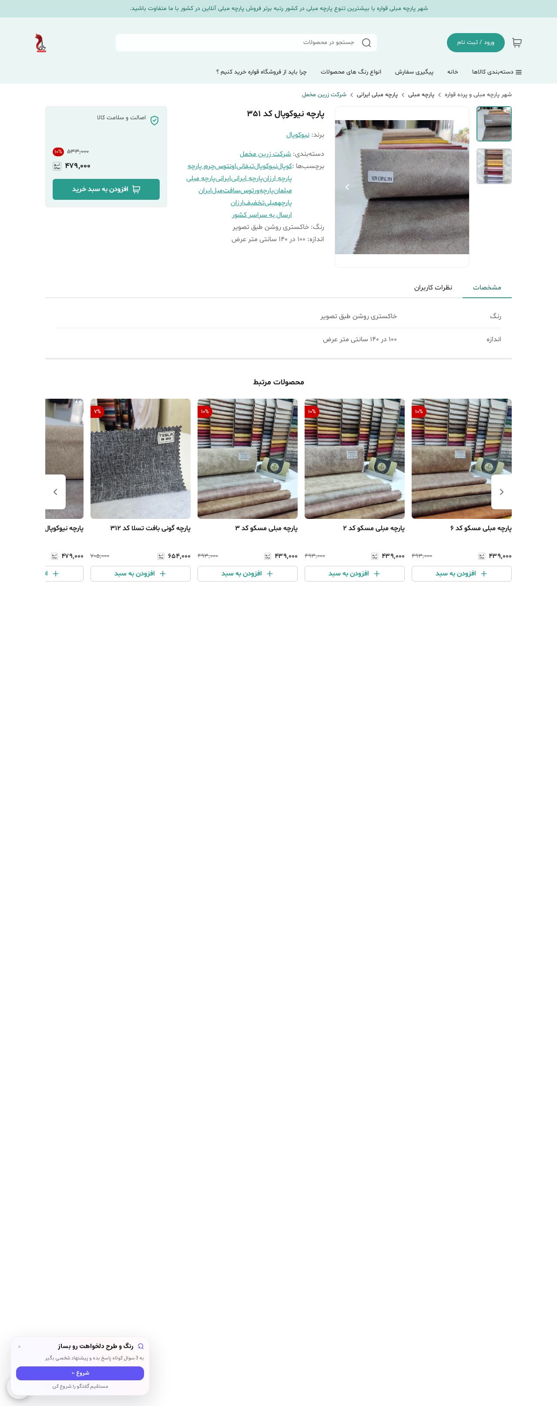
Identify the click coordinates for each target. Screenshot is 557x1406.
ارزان (237, 203)
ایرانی (223, 178)
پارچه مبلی (421, 95)
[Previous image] (347, 187)
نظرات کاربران (433, 288)
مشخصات (487, 288)
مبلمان (283, 190)
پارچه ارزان (277, 178)
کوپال (284, 166)
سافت (231, 190)
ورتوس (249, 190)
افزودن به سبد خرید (100, 189)
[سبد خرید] (517, 42)
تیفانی (245, 166)
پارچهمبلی (278, 203)
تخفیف (254, 203)
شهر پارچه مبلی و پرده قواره (478, 95)
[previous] (501, 491)
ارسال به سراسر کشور (262, 215)
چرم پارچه (201, 166)
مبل (217, 190)
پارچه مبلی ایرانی (377, 95)
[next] (55, 491)
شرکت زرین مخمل (324, 95)
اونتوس (225, 166)
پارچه (266, 190)
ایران (205, 190)
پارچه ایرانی (247, 178)
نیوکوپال (297, 135)
